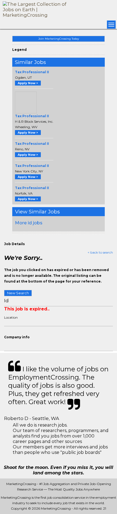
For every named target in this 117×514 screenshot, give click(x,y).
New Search (18, 293)
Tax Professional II (32, 72)
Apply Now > (28, 83)
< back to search (100, 252)
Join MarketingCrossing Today (58, 38)
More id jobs (28, 222)
